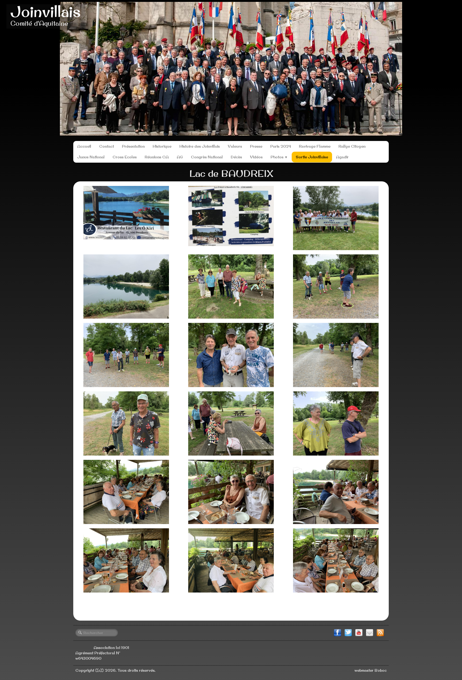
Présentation (133, 146)
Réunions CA (157, 157)
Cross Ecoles (125, 157)
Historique (162, 146)
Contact (106, 146)
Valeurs (235, 146)
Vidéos (256, 157)
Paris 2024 (280, 146)
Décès (236, 157)
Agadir (342, 157)
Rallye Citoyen (351, 146)
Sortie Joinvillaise (312, 157)
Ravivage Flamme (314, 146)
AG (180, 157)
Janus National (91, 157)
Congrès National (207, 157)
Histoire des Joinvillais (199, 146)
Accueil (84, 146)
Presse (256, 146)
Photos (279, 157)
